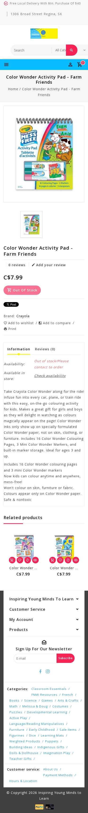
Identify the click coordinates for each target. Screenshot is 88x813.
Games (47, 700)
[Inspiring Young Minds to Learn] (44, 33)
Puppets (52, 741)
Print (12, 329)
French (67, 694)
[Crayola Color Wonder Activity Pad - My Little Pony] (24, 547)
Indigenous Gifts (51, 747)
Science (30, 700)
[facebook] (40, 671)
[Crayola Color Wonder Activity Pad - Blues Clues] (64, 547)
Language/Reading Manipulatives (36, 724)
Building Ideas (21, 747)
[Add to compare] (27, 560)
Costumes (60, 706)
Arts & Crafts (68, 700)
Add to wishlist (21, 323)
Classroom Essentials (49, 689)
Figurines (16, 735)
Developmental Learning (47, 712)
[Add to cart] (12, 560)
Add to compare (57, 323)
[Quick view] (35, 560)
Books (14, 700)
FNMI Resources (44, 694)
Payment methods (58, 775)
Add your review (51, 265)
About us (50, 769)
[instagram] (48, 671)
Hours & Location (23, 781)
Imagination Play (56, 753)
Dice (32, 735)
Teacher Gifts (20, 759)
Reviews (45, 349)
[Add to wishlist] (20, 560)
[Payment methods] (38, 807)
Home (13, 89)
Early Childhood (42, 729)
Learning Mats (52, 735)
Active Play (18, 718)
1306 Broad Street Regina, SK (36, 14)
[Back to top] (78, 801)
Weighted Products (24, 741)
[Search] (71, 50)
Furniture (16, 729)
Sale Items (68, 729)
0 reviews (16, 265)
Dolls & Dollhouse (23, 753)
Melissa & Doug (35, 706)
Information (18, 349)
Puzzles (15, 712)
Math (13, 706)
